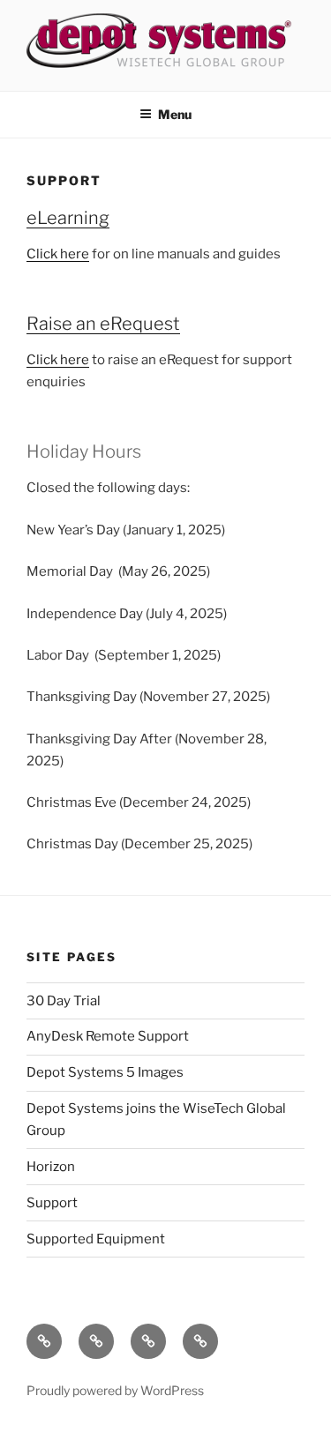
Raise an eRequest (103, 323)
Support (52, 1203)
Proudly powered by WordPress (115, 1390)
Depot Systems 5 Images (105, 1072)
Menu (175, 114)
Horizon (50, 1167)
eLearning (67, 217)
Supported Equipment (95, 1239)
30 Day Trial (63, 1001)
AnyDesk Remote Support (107, 1036)
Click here (57, 254)
